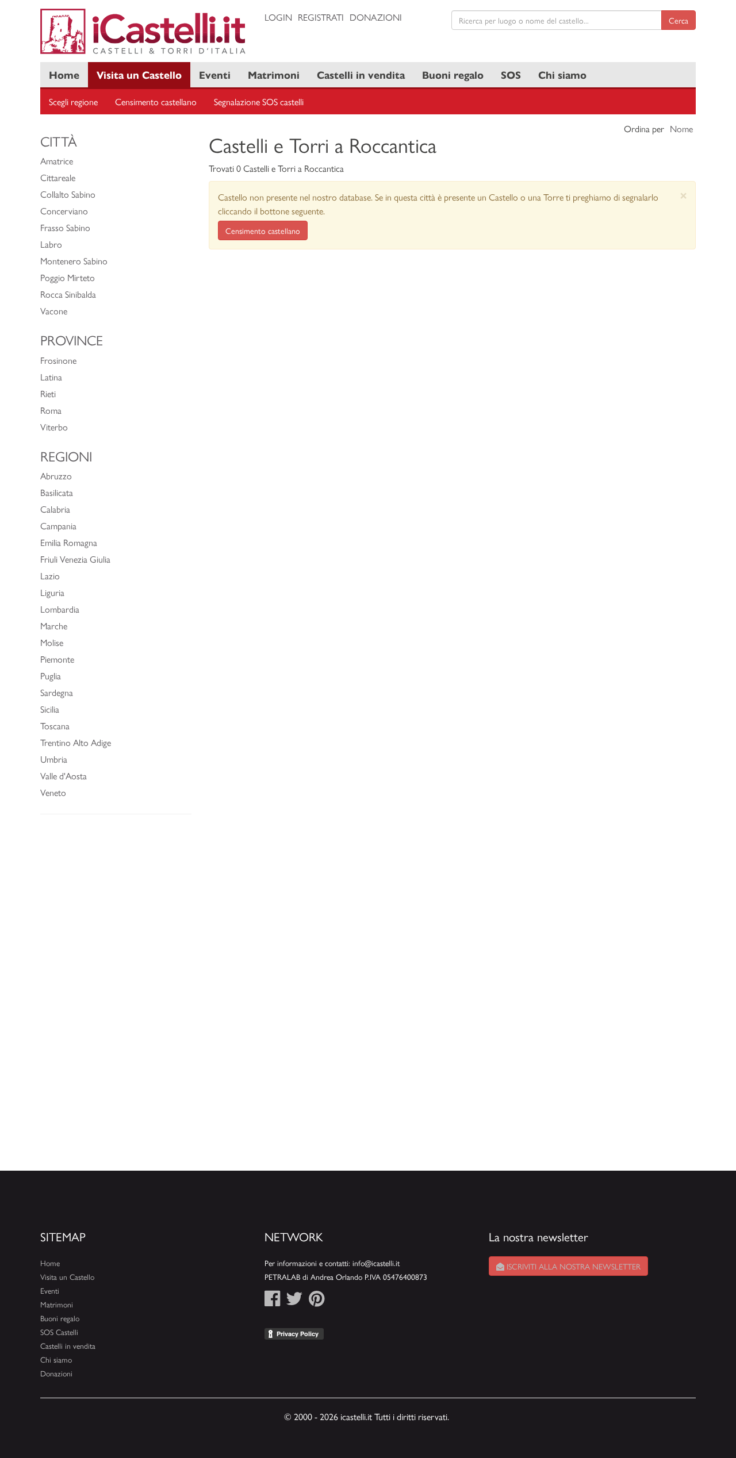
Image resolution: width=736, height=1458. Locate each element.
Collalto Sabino (67, 194)
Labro (51, 244)
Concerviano (64, 210)
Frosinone (58, 360)
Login (278, 17)
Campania (58, 525)
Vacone (53, 310)
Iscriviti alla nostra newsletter (572, 1266)
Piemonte (57, 658)
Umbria (53, 758)
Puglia (50, 675)
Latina (51, 376)
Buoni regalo (453, 74)
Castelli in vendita (361, 74)
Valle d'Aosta (63, 775)
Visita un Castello (139, 74)
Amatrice (56, 160)
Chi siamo (562, 74)
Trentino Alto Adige (75, 742)
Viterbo (54, 426)
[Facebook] (272, 1301)
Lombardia (59, 608)
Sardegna (56, 692)
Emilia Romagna (68, 542)
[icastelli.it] (143, 31)
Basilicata (56, 492)
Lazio (50, 575)
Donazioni (376, 17)
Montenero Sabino (74, 260)
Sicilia (49, 708)
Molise (51, 642)
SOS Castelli (59, 1331)
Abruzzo (56, 475)
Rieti (48, 393)
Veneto (53, 792)
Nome (681, 128)
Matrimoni (274, 74)
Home (64, 74)
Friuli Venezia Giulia (75, 558)
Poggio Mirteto (67, 277)
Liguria (52, 592)
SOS (511, 74)
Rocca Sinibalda (68, 294)
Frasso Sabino (65, 227)
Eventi (215, 74)
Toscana (55, 725)
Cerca (678, 20)
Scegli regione (73, 101)
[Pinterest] (316, 1301)
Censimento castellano (156, 101)
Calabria (55, 509)
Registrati (321, 17)
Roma (51, 410)
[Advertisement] (115, 998)
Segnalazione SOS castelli (259, 101)
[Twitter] (294, 1301)
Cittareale (57, 177)
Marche (53, 625)
